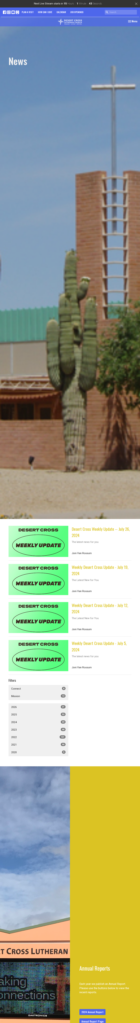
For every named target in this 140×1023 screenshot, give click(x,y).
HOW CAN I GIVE (45, 12)
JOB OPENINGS (76, 12)
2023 (37, 729)
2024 (37, 722)
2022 (37, 737)
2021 (37, 744)
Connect (37, 688)
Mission (37, 696)
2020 (37, 752)
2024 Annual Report (92, 1012)
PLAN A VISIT (28, 12)
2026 (37, 707)
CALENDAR (61, 12)
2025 (37, 714)
